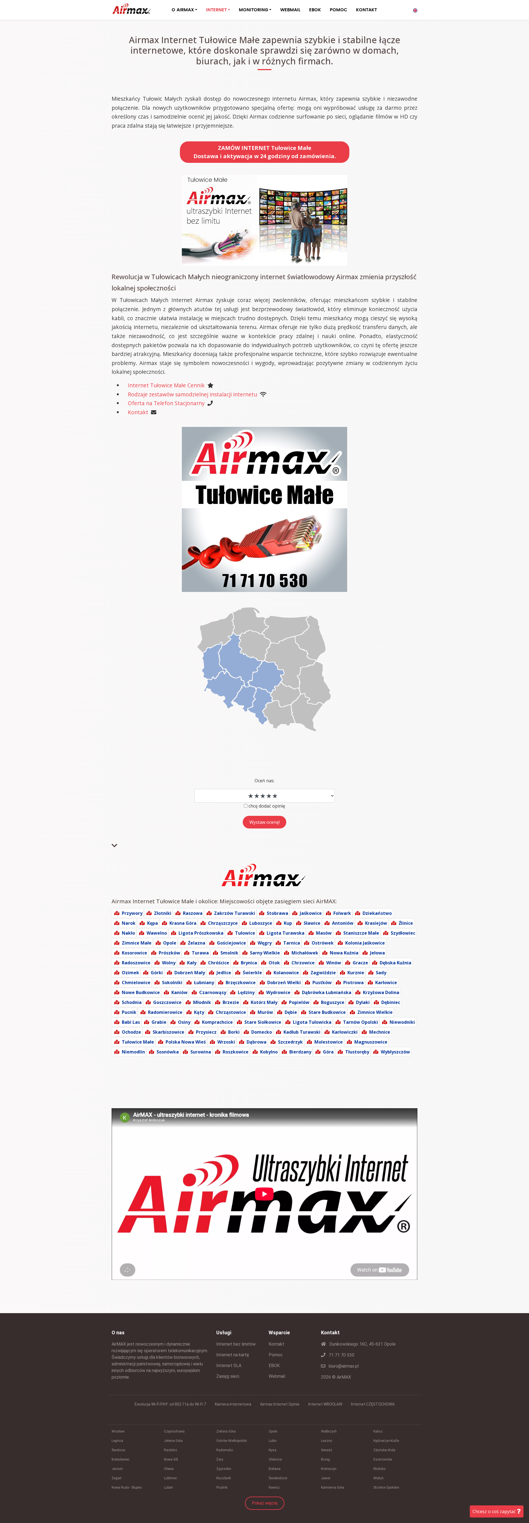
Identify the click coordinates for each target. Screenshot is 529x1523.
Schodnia (132, 1002)
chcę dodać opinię (267, 806)
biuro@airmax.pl (343, 1366)
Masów (324, 933)
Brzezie (231, 1002)
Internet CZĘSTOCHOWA (373, 1404)
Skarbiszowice (168, 1032)
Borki (234, 1032)
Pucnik (129, 1012)
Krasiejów (376, 923)
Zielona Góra (226, 1431)
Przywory (132, 913)
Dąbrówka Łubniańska (326, 992)
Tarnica (291, 943)
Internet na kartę (232, 1354)
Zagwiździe (323, 973)
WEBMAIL (290, 9)
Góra (328, 1052)
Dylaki (363, 1002)
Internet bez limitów (236, 1344)
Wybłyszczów (395, 1052)
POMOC (338, 9)
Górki (157, 973)
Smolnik (229, 953)
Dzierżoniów (382, 1459)
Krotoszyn (328, 1469)
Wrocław (118, 1431)
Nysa (272, 1450)
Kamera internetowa (233, 1404)
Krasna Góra (182, 923)
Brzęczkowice (241, 982)
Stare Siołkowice (262, 1022)
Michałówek (305, 953)
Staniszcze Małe (361, 933)
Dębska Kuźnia (395, 963)
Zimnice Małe (137, 943)
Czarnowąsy (212, 992)
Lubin (273, 1441)
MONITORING (253, 9)
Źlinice (406, 923)
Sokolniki (172, 982)
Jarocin (117, 1469)
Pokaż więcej (264, 1503)
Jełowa (377, 953)
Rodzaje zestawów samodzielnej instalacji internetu (192, 394)
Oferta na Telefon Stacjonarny (166, 403)
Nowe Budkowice (141, 992)
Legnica (117, 1441)
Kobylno (269, 1052)
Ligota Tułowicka (312, 1022)
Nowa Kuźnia (344, 953)
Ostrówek (323, 943)
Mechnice (379, 1032)
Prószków (169, 953)
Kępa (152, 923)
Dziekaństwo (377, 913)
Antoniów (342, 923)
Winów (333, 963)
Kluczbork (223, 1478)
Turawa (200, 953)
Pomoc (276, 1354)
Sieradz (326, 1450)
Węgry (265, 943)
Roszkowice (236, 1052)
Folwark (342, 913)
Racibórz (170, 1450)
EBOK (315, 9)
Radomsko (224, 1450)
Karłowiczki (345, 1032)
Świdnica (118, 1450)
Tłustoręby (357, 1052)
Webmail (277, 1376)
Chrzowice (303, 963)
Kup (288, 923)
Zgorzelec (223, 1469)
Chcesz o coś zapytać (495, 1511)
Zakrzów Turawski (234, 913)
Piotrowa (353, 982)
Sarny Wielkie (265, 953)
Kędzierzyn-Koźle (386, 1441)
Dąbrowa (256, 1042)
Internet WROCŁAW (325, 1404)
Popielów (299, 1002)
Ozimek (130, 973)
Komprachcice (217, 1022)
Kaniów (179, 992)
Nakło (128, 933)
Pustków (322, 982)
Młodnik (202, 1002)
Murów (265, 1012)
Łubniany (204, 982)
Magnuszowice (370, 1042)
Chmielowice (136, 982)
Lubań (168, 1487)
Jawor (325, 1478)
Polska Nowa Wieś (186, 1042)
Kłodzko (379, 1469)
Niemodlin (133, 1052)
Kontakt (138, 412)
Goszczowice (167, 1002)
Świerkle (252, 973)
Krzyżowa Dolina (381, 992)
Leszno (326, 1441)
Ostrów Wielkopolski (231, 1441)
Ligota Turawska (285, 933)
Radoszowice (136, 963)
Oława (169, 1469)
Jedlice (224, 973)
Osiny (184, 1022)
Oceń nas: (264, 781)
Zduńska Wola (384, 1450)
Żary (219, 1459)
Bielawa (274, 1469)
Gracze (360, 963)
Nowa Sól (171, 1459)
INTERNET (216, 9)
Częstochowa (174, 1431)
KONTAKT (366, 9)
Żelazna (196, 943)
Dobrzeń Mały (189, 973)
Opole (169, 943)
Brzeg (325, 1459)
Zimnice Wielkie (375, 1012)
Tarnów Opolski (360, 1022)
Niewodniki (402, 1022)
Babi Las (131, 1022)
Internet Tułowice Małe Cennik (166, 385)
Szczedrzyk (290, 1042)
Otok (274, 963)
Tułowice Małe (138, 1042)
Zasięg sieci (227, 1376)
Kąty (199, 1012)
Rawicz (274, 1487)
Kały (191, 963)
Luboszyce (260, 923)
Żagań (117, 1478)
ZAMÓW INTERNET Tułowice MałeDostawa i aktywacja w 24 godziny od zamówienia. (264, 152)
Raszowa (193, 913)
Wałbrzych (329, 1431)
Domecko (261, 1032)
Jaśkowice (311, 913)
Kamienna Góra (332, 1487)
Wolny (169, 963)
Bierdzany (300, 1052)
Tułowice (245, 933)
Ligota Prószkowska (201, 933)
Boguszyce (332, 1002)
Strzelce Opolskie (386, 1487)
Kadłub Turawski (302, 1032)
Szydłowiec (403, 933)
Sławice (312, 923)
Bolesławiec (120, 1459)
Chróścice (218, 963)
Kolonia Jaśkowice (365, 943)
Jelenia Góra (173, 1441)
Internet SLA (228, 1365)
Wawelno (157, 933)
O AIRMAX (183, 9)
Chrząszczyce (223, 923)
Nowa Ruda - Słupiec (127, 1487)
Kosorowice (134, 953)
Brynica (249, 963)
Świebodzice (278, 1478)
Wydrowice (278, 992)
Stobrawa (277, 913)
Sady (381, 973)
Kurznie (355, 973)
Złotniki (162, 913)
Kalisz (378, 1431)
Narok (129, 923)
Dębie (291, 1012)
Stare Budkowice (327, 1012)
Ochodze (131, 1032)
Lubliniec (170, 1478)
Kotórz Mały (264, 1002)
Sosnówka (167, 1052)
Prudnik (222, 1487)
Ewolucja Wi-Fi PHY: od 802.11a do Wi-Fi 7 (170, 1404)
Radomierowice (165, 1012)
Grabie (159, 1022)
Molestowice (328, 1042)
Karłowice (386, 982)
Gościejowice (231, 943)
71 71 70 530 (341, 1355)
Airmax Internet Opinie (279, 1404)
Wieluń (378, 1478)
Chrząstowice (231, 1012)
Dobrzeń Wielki (284, 982)
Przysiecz (206, 1032)
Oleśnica (275, 1459)
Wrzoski (226, 1042)
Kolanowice (286, 973)
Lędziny (246, 992)
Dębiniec (390, 1002)
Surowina (200, 1052)
